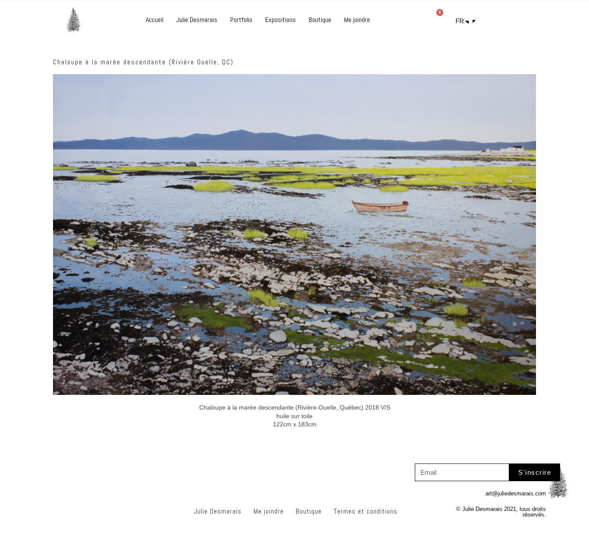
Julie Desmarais (196, 19)
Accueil (154, 19)
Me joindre (357, 19)
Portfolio (241, 19)
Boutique (320, 19)
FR (460, 20)
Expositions (280, 19)
